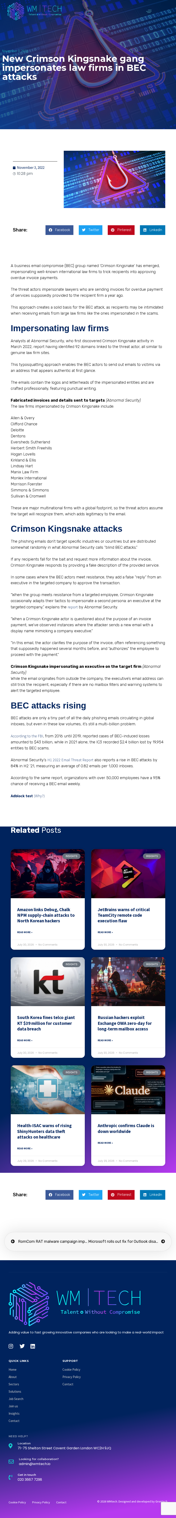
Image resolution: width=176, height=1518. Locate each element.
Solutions (15, 1391)
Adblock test (22, 795)
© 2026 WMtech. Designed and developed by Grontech (132, 1501)
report (73, 606)
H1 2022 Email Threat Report (70, 759)
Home (13, 1369)
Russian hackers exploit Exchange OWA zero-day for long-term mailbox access (125, 1023)
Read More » (24, 932)
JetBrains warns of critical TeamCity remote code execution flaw (124, 915)
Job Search (16, 1399)
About (13, 1377)
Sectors (14, 1384)
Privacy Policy (71, 1377)
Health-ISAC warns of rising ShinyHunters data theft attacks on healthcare (44, 1131)
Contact (14, 1421)
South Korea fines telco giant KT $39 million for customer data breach (46, 1023)
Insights (14, 1413)
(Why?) (39, 795)
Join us (13, 1406)
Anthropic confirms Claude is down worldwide (126, 1128)
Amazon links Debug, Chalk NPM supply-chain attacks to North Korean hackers (46, 915)
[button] (149, 11)
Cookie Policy (71, 1369)
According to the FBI (27, 735)
